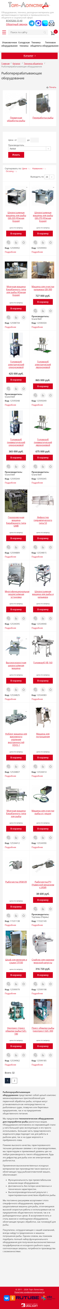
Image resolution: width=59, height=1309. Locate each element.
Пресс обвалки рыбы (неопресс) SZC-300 (43, 1029)
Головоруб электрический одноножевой (16, 364)
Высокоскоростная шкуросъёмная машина (16, 665)
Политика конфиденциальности (29, 1292)
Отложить (23, 241)
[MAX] (38, 23)
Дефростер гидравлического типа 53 (43, 520)
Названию (37, 168)
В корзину (16, 233)
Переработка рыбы (43, 117)
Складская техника (24, 44)
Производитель (16, 145)
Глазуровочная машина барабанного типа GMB (16, 521)
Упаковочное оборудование (9, 44)
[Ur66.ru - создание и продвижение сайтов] (23, 1305)
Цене (24, 168)
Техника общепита (36, 44)
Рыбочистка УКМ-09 (16, 881)
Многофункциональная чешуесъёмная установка (17, 594)
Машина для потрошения (43, 735)
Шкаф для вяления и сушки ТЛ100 (16, 961)
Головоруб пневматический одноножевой (16, 442)
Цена (10, 140)
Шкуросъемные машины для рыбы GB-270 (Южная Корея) (43, 217)
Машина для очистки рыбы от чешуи (43, 812)
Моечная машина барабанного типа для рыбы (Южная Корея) (16, 291)
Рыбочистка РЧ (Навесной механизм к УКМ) (43, 884)
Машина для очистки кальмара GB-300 (43, 288)
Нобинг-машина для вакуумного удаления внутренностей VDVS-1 (16, 739)
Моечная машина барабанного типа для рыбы (16, 813)
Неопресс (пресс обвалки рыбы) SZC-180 (16, 1031)
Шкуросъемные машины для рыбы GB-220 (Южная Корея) (16, 217)
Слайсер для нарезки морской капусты (43, 961)
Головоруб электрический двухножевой (43, 364)
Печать (52, 87)
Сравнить (16, 241)
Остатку (10, 171)
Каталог (16, 63)
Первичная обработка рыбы (16, 119)
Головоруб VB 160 (42, 662)
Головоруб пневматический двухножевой (43, 442)
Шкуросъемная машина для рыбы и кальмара (43, 594)
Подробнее (10, 252)
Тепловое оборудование (50, 44)
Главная (5, 63)
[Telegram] (32, 23)
